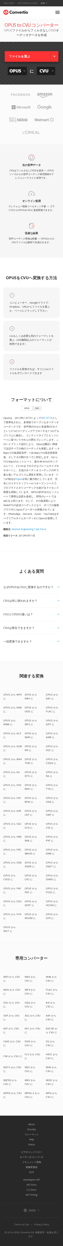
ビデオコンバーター (31, 1152)
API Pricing (31, 1194)
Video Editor (8, 3)
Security (31, 1129)
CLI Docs (31, 1189)
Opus (19, 479)
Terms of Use (21, 1224)
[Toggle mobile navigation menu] (57, 12)
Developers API (31, 1179)
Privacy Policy (41, 1224)
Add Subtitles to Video (27, 3)
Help (31, 1139)
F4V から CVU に (12, 1056)
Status (31, 1144)
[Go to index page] (15, 11)
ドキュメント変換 (31, 1162)
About (31, 1124)
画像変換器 (31, 1167)
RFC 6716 (46, 417)
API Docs (32, 1184)
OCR (31, 1172)
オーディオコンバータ (31, 1157)
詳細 (43, 3)
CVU (37, 408)
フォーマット (32, 1134)
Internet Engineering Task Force (29, 529)
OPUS (26, 408)
